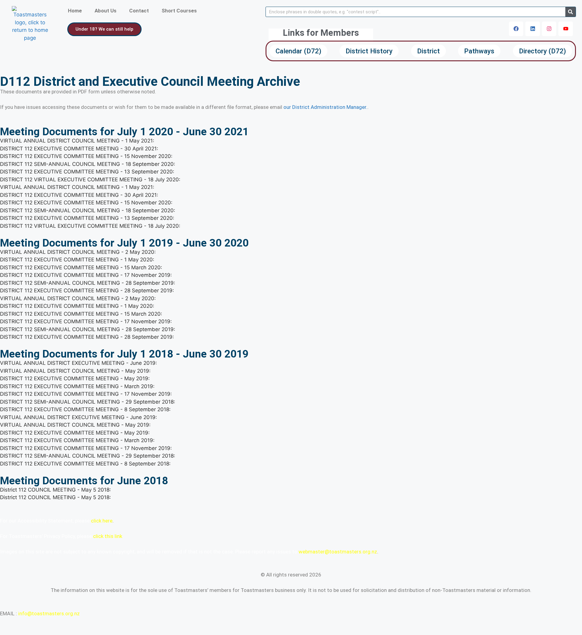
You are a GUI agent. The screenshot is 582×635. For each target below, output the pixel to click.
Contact (139, 11)
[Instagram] (549, 29)
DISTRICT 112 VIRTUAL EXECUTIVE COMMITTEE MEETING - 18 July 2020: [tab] (90, 179)
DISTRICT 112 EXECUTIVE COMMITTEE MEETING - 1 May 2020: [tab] (77, 260)
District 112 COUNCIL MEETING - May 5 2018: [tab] (55, 490)
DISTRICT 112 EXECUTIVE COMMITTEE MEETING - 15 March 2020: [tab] (81, 267)
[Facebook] (516, 29)
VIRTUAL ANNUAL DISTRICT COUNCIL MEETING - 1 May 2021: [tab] (77, 141)
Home (75, 11)
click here (101, 521)
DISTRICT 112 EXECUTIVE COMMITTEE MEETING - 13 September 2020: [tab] (87, 172)
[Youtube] (565, 29)
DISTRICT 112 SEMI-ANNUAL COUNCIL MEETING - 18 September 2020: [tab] (87, 164)
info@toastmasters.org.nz (49, 613)
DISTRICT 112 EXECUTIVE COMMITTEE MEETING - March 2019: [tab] (77, 386)
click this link (107, 536)
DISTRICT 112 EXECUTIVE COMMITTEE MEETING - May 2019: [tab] (75, 378)
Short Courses (179, 11)
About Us (105, 11)
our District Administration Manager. (325, 107)
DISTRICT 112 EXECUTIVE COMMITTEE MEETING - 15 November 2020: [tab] (86, 156)
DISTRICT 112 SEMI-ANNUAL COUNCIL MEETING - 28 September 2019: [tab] (87, 283)
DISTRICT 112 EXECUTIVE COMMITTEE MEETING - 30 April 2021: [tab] (79, 149)
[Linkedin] (532, 29)
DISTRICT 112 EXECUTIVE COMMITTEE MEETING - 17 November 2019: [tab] (86, 275)
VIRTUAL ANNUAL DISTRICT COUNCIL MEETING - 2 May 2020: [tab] (78, 252)
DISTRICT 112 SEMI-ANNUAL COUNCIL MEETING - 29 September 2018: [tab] (87, 402)
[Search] (570, 12)
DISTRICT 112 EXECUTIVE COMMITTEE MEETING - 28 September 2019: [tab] (87, 290)
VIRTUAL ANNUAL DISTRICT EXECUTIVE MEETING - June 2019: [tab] (78, 363)
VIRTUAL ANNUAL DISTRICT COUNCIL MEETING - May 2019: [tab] (75, 371)
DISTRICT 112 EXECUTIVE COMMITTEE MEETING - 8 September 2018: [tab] (85, 409)
